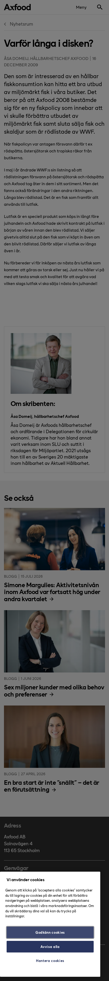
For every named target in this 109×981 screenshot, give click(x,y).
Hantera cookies (50, 961)
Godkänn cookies (50, 932)
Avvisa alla (50, 947)
